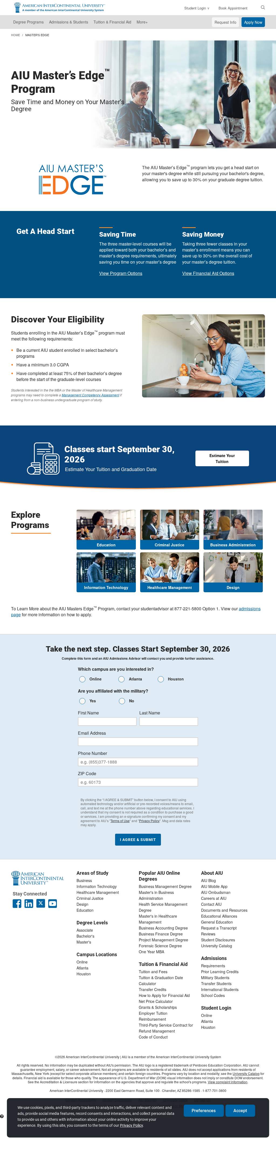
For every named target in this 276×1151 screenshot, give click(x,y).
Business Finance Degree (161, 934)
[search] (263, 7)
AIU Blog (208, 880)
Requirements (213, 965)
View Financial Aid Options (208, 273)
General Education (217, 922)
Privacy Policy (149, 820)
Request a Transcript (219, 928)
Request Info (225, 22)
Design (82, 904)
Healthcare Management (98, 892)
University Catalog (216, 945)
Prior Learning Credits (220, 971)
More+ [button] (142, 22)
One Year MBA (151, 951)
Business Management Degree (165, 886)
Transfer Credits (152, 989)
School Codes (213, 995)
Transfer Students (216, 983)
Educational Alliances (219, 916)
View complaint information (227, 1082)
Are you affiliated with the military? (113, 691)
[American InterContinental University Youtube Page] (52, 903)
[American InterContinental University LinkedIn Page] (29, 903)
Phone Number (92, 753)
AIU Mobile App (214, 886)
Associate (85, 930)
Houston (84, 973)
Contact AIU (211, 904)
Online (82, 962)
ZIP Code (87, 774)
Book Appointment (233, 8)
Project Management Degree (163, 939)
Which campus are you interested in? (116, 669)
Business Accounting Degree (163, 928)
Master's (84, 942)
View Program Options (120, 273)
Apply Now (253, 22)
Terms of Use (120, 820)
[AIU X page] (40, 903)
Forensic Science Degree (160, 945)
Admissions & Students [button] (68, 22)
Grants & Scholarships (158, 1007)
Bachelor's (85, 936)
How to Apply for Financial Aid (164, 995)
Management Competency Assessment (90, 395)
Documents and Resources (224, 910)
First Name (88, 713)
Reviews (208, 934)
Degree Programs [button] (28, 22)
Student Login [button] (195, 8)
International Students (220, 989)
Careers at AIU (213, 898)
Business (84, 880)
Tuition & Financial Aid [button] (112, 22)
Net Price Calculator (156, 1001)
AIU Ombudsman (215, 892)
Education (85, 910)
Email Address (92, 733)
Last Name (149, 713)
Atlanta (82, 967)
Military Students (215, 977)
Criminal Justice (90, 898)
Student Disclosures (218, 939)
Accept (240, 1110)
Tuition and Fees (153, 971)
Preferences (204, 1110)
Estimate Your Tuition (222, 458)
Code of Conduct (153, 1037)
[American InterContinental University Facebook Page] (17, 903)
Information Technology (97, 886)
